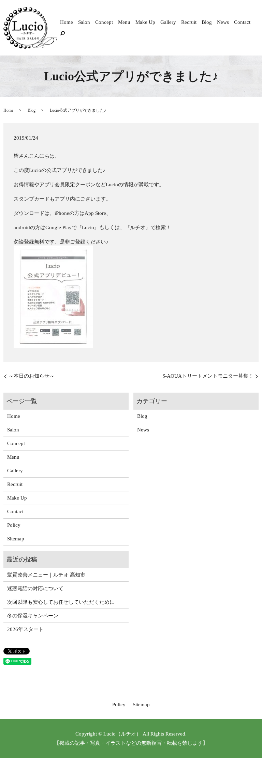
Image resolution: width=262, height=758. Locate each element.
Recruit (188, 22)
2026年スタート (25, 629)
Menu (124, 22)
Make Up (145, 22)
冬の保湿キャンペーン (32, 615)
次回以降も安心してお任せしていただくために (61, 602)
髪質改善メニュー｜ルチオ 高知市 (46, 575)
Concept (104, 22)
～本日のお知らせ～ (32, 376)
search (62, 33)
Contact (242, 22)
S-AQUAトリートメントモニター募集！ (207, 376)
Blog (207, 22)
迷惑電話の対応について (35, 588)
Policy (13, 525)
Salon (84, 22)
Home (66, 22)
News (223, 22)
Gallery (168, 22)
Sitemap (15, 538)
